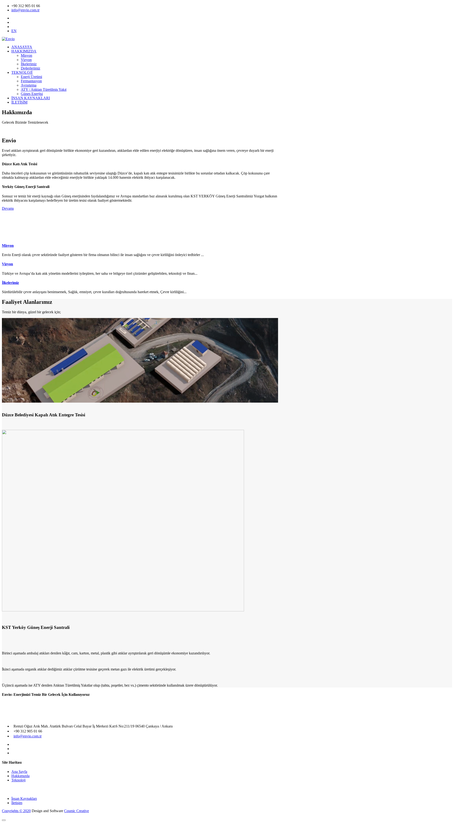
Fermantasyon (31, 81)
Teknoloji (18, 780)
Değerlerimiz (30, 68)
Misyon (26, 55)
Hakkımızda (20, 776)
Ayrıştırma (28, 85)
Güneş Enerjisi (32, 94)
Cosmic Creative (76, 811)
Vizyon (26, 60)
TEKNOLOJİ (21, 72)
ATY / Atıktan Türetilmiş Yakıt (43, 89)
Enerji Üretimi (31, 77)
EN (14, 31)
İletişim (16, 803)
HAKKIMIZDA (23, 51)
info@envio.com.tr (25, 10)
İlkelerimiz (29, 64)
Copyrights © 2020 (16, 811)
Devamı (8, 208)
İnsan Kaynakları (24, 799)
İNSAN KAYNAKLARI (30, 98)
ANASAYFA (21, 47)
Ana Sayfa (19, 772)
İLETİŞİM (19, 102)
